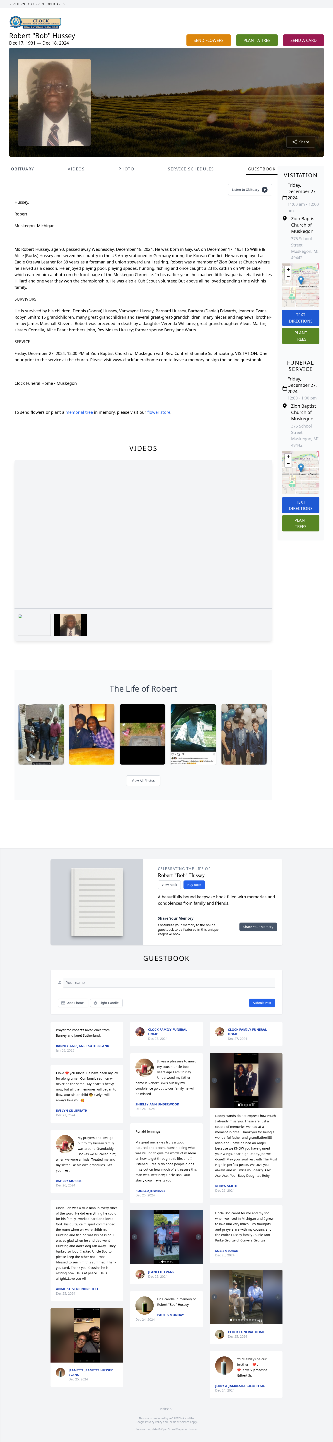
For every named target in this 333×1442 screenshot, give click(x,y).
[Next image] (198, 1237)
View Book (169, 884)
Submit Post (262, 1003)
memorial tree (79, 412)
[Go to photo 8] (250, 1320)
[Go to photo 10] (255, 1320)
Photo (126, 169)
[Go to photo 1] (162, 1261)
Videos (76, 169)
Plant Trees (300, 336)
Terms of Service (178, 1422)
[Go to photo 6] (253, 1105)
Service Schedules (191, 169)
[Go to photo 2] (165, 1262)
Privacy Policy (153, 1422)
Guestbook (262, 169)
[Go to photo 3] (168, 1262)
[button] (301, 280)
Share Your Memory (258, 927)
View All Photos (143, 780)
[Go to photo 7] (247, 1320)
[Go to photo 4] (170, 1262)
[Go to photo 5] (250, 1105)
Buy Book (194, 884)
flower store (158, 412)
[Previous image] (134, 1237)
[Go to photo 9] (253, 1320)
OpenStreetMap (171, 1429)
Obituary (22, 169)
